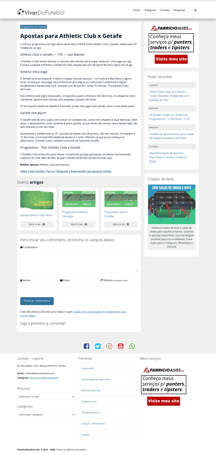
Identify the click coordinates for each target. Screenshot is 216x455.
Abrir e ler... (36, 224)
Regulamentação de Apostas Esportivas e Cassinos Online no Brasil (168, 157)
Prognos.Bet (87, 368)
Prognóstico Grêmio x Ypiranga (75, 214)
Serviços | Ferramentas (93, 423)
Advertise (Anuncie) (91, 390)
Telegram (150, 10)
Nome (26, 280)
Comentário (30, 247)
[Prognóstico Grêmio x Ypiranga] (79, 198)
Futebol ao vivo (89, 401)
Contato (165, 10)
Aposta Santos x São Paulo (36, 215)
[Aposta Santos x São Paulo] (36, 200)
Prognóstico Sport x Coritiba (116, 214)
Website (115, 280)
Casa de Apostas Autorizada (95, 379)
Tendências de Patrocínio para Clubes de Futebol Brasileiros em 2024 (171, 136)
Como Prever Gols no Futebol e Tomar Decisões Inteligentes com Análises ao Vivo (169, 96)
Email (66, 280)
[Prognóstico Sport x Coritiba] (121, 198)
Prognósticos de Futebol (33, 26)
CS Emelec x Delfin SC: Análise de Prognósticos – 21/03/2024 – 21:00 (169, 117)
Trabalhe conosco (90, 412)
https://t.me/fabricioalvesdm (44, 377)
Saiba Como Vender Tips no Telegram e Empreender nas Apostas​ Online (65, 171)
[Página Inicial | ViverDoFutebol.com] (41, 11)
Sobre (136, 10)
